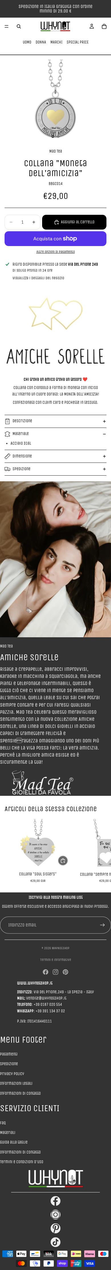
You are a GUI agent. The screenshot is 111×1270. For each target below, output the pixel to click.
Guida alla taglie (14, 1142)
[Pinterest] (65, 972)
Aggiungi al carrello (77, 222)
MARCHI (56, 42)
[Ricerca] (19, 26)
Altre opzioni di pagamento (55, 252)
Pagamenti (9, 1054)
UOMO (27, 42)
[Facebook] (45, 972)
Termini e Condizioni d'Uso (21, 1161)
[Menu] (6, 26)
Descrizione (22, 421)
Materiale (21, 433)
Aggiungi (67, 860)
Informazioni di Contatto (20, 1152)
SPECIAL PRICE (78, 42)
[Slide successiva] (100, 851)
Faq (3, 1123)
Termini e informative (55, 960)
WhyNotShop (60, 948)
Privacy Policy (12, 1073)
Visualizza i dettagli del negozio (38, 278)
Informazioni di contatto (20, 1093)
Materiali (7, 1132)
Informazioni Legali (16, 1083)
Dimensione (22, 456)
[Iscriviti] (102, 925)
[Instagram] (55, 972)
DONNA (41, 42)
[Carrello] (104, 26)
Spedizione (21, 469)
